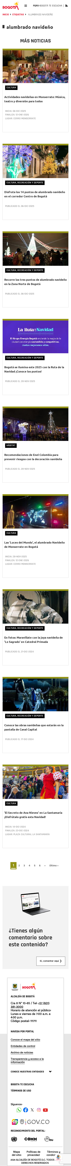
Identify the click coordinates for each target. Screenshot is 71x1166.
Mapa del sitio (16, 1153)
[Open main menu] (25, 5)
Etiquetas (18, 14)
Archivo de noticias (22, 1052)
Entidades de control (23, 1046)
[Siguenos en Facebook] (19, 1109)
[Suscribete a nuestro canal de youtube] (45, 1109)
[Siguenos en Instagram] (38, 1109)
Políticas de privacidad (33, 1153)
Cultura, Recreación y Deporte (24, 182)
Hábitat (10, 445)
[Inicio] (11, 6)
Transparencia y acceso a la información (27, 1060)
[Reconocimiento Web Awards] (49, 1139)
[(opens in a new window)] (15, 1121)
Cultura (11, 87)
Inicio (5, 14)
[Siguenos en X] (32, 1109)
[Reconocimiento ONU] (14, 1139)
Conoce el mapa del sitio (25, 1039)
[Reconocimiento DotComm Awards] (30, 1139)
